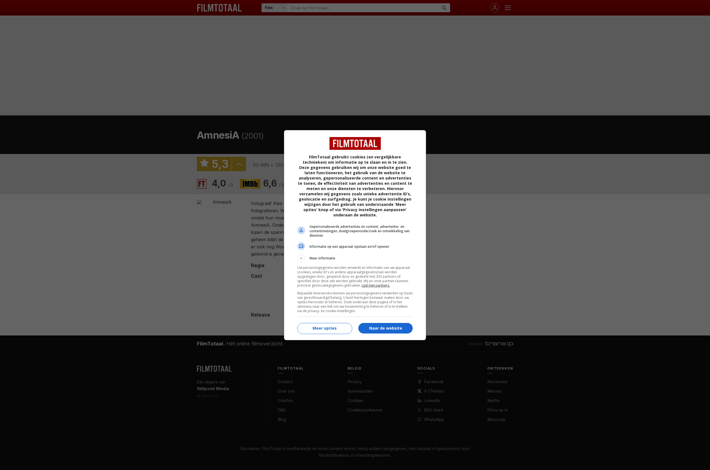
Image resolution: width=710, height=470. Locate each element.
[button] (355, 258)
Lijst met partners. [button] (376, 285)
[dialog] (355, 235)
